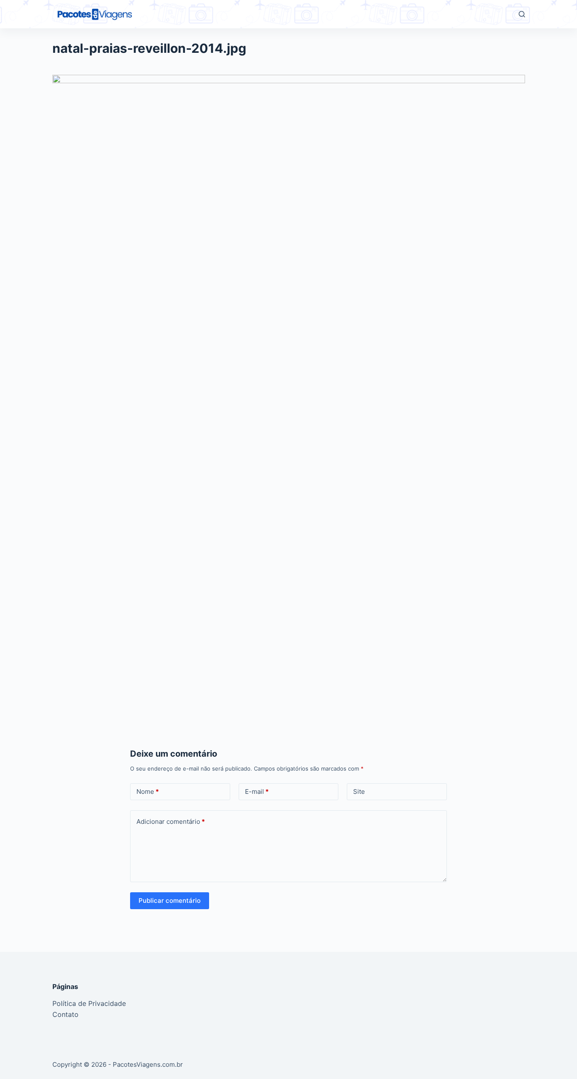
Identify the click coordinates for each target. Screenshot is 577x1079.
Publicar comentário (170, 900)
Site (359, 791)
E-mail (257, 791)
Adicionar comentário (170, 821)
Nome (147, 791)
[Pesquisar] (522, 14)
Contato (65, 1014)
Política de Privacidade (89, 1003)
